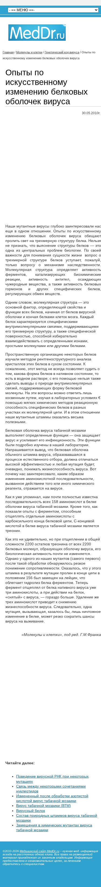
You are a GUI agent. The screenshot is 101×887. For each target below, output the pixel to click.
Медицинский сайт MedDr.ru (39, 851)
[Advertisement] (50, 170)
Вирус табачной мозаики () (43, 805)
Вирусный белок (30, 810)
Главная (8, 52)
